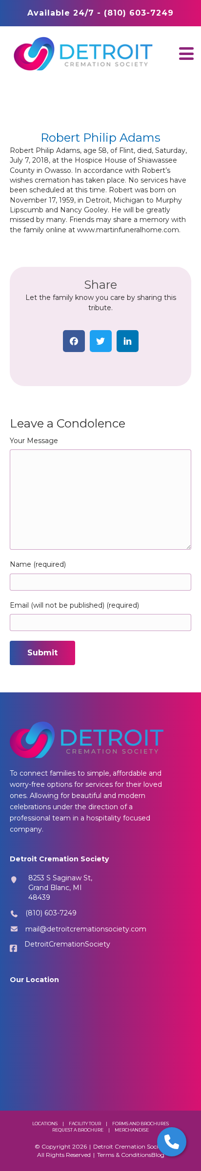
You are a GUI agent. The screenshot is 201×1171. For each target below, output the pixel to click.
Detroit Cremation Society (130, 1146)
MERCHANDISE (132, 1130)
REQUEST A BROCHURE (77, 1130)
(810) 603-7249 (51, 913)
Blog (157, 1154)
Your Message (34, 440)
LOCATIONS (45, 1123)
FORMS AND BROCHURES (140, 1123)
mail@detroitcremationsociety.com (85, 929)
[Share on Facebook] (74, 341)
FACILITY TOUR (85, 1123)
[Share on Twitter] (101, 341)
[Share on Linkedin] (128, 341)
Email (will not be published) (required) (74, 605)
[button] (186, 53)
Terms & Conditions (124, 1154)
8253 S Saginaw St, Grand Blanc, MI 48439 (60, 888)
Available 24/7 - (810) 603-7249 (100, 13)
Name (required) (38, 564)
